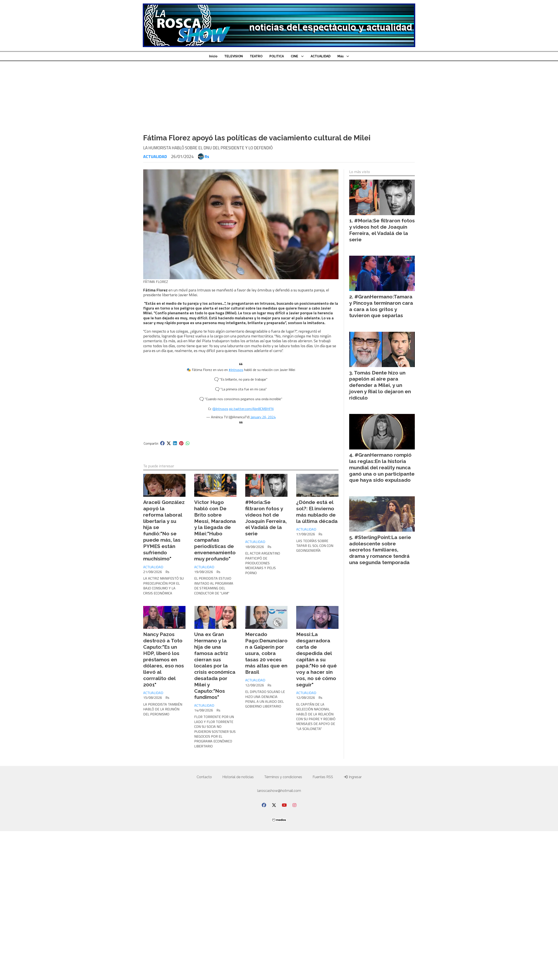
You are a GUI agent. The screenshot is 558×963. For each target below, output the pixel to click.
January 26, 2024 (263, 417)
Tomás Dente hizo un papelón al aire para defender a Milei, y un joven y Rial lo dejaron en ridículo (380, 385)
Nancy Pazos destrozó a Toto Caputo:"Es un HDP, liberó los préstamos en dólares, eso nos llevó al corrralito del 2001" (163, 659)
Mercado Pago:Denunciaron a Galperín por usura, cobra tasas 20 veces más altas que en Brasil (266, 653)
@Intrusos (220, 408)
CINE (294, 56)
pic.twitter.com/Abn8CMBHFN (251, 408)
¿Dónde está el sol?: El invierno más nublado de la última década (317, 511)
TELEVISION (233, 56)
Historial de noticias (238, 777)
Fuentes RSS (323, 777)
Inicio (213, 56)
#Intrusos (236, 369)
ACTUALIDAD (320, 56)
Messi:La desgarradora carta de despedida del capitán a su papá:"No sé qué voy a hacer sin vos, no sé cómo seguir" (316, 659)
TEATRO (256, 56)
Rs (207, 156)
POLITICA (276, 56)
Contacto (204, 777)
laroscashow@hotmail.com (279, 791)
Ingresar (355, 777)
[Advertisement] (279, 93)
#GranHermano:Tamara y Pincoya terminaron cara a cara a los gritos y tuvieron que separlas (381, 306)
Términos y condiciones (283, 777)
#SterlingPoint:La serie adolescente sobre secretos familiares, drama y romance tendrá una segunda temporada (380, 549)
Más (340, 56)
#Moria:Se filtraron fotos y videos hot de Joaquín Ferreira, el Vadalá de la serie (266, 517)
